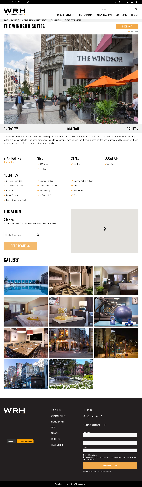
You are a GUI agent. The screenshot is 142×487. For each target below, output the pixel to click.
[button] (104, 229)
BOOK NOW (127, 26)
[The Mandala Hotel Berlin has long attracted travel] (20, 421)
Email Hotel (134, 31)
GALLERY (132, 128)
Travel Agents (57, 444)
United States (41, 20)
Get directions (20, 246)
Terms (54, 427)
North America (27, 20)
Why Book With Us (58, 415)
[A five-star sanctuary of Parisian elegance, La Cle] (9, 428)
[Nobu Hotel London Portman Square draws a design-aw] (32, 428)
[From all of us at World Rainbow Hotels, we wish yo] (20, 435)
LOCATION (72, 128)
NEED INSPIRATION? (85, 15)
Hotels (14, 20)
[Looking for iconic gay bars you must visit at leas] (20, 428)
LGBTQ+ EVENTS (121, 15)
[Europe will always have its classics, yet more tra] (32, 435)
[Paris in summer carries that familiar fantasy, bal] (9, 435)
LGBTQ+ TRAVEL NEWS (104, 15)
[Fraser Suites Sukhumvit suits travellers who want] (9, 421)
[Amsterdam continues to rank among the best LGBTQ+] (32, 421)
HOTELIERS (134, 15)
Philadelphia (56, 20)
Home (6, 20)
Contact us (56, 409)
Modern (77, 164)
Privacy (54, 433)
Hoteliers (55, 438)
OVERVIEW (11, 128)
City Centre (112, 164)
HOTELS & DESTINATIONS (65, 15)
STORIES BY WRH (57, 421)
